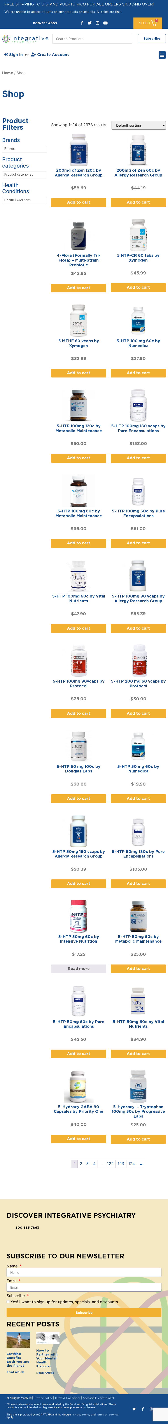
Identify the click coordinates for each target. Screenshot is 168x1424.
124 (131, 1164)
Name (13, 1266)
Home (7, 73)
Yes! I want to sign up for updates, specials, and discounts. (64, 1302)
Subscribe (16, 1296)
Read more (79, 969)
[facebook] (82, 23)
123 (121, 1164)
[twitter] (90, 23)
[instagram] (98, 23)
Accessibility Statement (98, 1398)
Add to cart (78, 202)
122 (110, 1164)
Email (12, 1281)
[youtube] (105, 23)
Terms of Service (107, 1414)
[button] (162, 55)
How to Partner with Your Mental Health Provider (47, 1358)
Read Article (15, 1372)
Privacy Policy (43, 1398)
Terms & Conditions (67, 1398)
